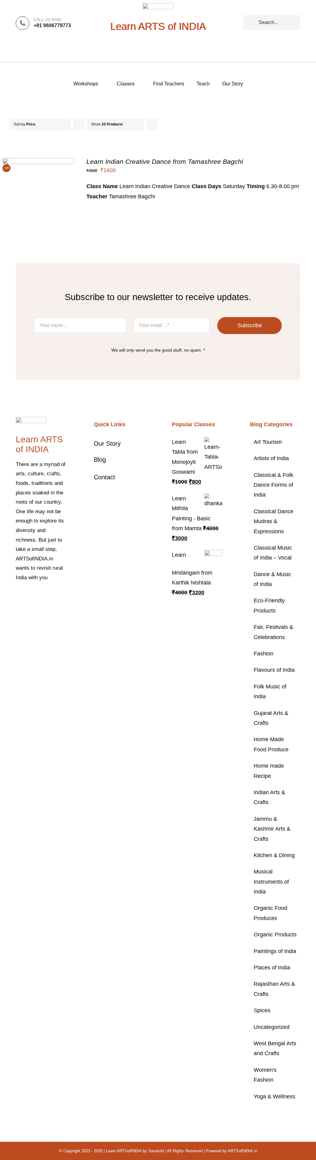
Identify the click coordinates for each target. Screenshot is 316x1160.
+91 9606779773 (52, 25)
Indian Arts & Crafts (269, 797)
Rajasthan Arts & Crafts (274, 989)
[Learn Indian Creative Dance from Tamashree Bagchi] (38, 163)
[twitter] (27, 596)
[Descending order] (79, 124)
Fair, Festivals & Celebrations (273, 632)
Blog (100, 459)
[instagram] (37, 596)
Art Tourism (268, 442)
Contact (104, 477)
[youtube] (57, 596)
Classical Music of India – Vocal (273, 553)
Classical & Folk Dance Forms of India (273, 485)
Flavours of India (274, 670)
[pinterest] (47, 596)
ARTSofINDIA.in (242, 1151)
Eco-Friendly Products (269, 605)
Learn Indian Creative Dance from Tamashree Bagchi (164, 161)
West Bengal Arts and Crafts (275, 1048)
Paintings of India (275, 951)
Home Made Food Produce (271, 744)
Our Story (107, 443)
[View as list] (164, 124)
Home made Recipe (269, 771)
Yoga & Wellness (274, 1096)
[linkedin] (17, 607)
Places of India (272, 967)
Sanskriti (156, 1151)
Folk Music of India (270, 691)
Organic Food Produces (270, 913)
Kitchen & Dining (274, 855)
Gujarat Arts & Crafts (271, 718)
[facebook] (17, 596)
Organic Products (275, 934)
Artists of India (271, 458)
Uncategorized (271, 1027)
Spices (262, 1010)
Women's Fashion (265, 1075)
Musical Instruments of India (271, 882)
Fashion (263, 653)
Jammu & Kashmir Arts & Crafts (272, 829)
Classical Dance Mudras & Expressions (273, 521)
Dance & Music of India (272, 579)
